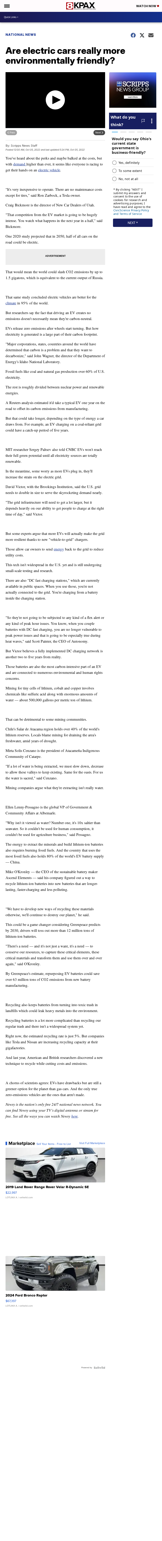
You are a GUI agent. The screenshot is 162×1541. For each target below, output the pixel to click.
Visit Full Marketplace (92, 1143)
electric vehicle (49, 169)
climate (11, 302)
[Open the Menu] (6, 6)
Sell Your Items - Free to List (54, 1144)
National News (21, 35)
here (74, 1116)
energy (59, 549)
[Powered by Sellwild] (99, 1367)
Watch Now (146, 6)
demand (19, 163)
